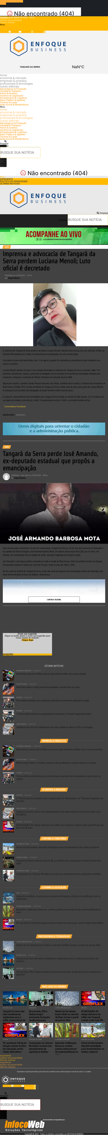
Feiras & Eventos (8, 93)
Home (3, 75)
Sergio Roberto (14, 278)
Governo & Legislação (11, 95)
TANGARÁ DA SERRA (54, 67)
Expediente (5, 18)
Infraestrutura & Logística (13, 98)
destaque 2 (21, 415)
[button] (54, 25)
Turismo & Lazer (8, 102)
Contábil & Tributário (10, 91)
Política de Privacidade (11, 20)
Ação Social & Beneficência (14, 104)
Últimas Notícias (7, 22)
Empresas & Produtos (13, 81)
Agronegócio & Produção (13, 89)
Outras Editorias (9, 86)
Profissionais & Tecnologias (16, 83)
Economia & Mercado (13, 78)
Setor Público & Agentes (12, 100)
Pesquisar (4, 146)
